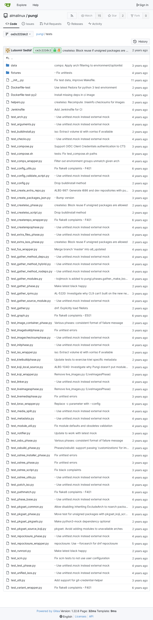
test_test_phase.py (23, 565)
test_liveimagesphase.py (27, 389)
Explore (21, 5)
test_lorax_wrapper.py (25, 403)
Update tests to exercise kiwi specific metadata (85, 359)
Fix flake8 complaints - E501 (72, 315)
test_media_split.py (23, 411)
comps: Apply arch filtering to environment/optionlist (88, 65)
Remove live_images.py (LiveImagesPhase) (82, 374)
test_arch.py (19, 116)
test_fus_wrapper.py (24, 249)
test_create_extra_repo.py (28, 190)
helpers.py (18, 102)
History (143, 41)
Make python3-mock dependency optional (82, 521)
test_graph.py (20, 315)
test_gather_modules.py (26, 278)
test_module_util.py (23, 425)
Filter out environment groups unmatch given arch (86, 161)
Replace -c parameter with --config (77, 403)
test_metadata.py (22, 418)
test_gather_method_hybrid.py (31, 264)
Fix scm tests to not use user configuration (82, 558)
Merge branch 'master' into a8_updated (80, 249)
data (14, 65)
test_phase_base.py (24, 499)
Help (36, 5)
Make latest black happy (70, 286)
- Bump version (64, 197)
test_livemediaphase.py (26, 396)
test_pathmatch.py (23, 492)
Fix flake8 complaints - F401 (72, 168)
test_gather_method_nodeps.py (31, 271)
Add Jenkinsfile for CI (68, 109)
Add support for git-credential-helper (78, 580)
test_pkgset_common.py (27, 506)
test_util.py (18, 580)
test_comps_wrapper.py (26, 161)
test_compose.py (22, 146)
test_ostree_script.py (24, 470)
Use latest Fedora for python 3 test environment (85, 87)
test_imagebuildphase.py (27, 330)
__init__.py (17, 80)
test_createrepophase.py (27, 227)
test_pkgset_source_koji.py (28, 528)
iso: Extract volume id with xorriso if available (83, 131)
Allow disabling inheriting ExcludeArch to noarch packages (92, 506)
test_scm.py (19, 558)
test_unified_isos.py (23, 572)
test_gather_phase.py (25, 286)
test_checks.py (21, 139)
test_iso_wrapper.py (24, 352)
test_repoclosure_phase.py (28, 536)
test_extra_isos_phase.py (27, 242)
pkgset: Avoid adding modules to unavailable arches (88, 528)
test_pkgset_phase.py (25, 514)
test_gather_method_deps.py (30, 256)
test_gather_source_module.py (31, 300)
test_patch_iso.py (22, 484)
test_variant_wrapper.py (26, 587)
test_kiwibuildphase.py (26, 359)
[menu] (66, 616)
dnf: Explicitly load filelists (71, 308)
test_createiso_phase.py (27, 205)
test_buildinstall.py (23, 131)
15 (99, 15)
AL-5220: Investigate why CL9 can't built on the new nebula (93, 293)
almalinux (17, 16)
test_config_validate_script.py (30, 175)
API (91, 616)
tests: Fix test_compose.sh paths (75, 153)
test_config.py (20, 183)
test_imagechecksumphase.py (31, 337)
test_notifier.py (20, 433)
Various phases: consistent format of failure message (88, 322)
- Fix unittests (63, 72)
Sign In (143, 5)
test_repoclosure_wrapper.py (30, 543)
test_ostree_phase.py (25, 462)
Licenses (80, 616)
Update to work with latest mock (75, 433)
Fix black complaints (67, 470)
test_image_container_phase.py (31, 322)
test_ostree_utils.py (23, 477)
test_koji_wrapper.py (24, 374)
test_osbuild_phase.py (25, 447)
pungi (33, 16)
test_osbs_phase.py (24, 440)
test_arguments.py (23, 124)
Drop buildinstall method (70, 183)
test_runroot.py (21, 550)
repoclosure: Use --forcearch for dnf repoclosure (86, 543)
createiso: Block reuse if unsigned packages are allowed (99, 50)
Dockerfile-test (20, 87)
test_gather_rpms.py (24, 293)
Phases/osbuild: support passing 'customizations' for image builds (97, 447)
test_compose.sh (22, 153)
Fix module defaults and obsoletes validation (83, 425)
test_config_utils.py (23, 168)
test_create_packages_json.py (31, 197)
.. (12, 58)
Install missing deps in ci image (74, 94)
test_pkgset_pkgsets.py (27, 521)
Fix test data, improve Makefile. (74, 80)
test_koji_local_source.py (27, 367)
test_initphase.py (22, 344)
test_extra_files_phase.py (27, 234)
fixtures (16, 72)
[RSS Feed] (71, 15)
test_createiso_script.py (26, 212)
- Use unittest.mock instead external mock (82, 116)
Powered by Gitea (48, 611)
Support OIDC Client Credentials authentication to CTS (90, 146)
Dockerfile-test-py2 (23, 94)
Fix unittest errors (65, 330)
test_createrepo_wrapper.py (29, 219)
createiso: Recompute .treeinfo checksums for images (89, 102)
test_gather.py (20, 308)
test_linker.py (19, 381)
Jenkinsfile (18, 109)
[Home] (7, 5)
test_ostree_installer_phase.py (30, 455)
